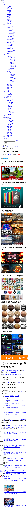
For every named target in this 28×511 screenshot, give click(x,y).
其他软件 (9, 23)
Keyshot (9, 15)
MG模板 (12, 68)
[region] (14, 317)
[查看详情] (14, 317)
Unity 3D (9, 21)
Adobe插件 (10, 100)
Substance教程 (10, 48)
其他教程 (9, 53)
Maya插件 (9, 108)
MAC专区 (6, 91)
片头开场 (12, 57)
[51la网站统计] (16, 475)
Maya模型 (12, 81)
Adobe (8, 7)
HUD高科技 (13, 65)
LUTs (8, 88)
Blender (9, 10)
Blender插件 (10, 103)
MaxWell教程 (10, 41)
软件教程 (7, 147)
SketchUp (9, 20)
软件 (5, 4)
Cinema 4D (9, 11)
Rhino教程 (9, 47)
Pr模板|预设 (10, 69)
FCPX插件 (9, 94)
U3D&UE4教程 (11, 50)
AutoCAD (9, 8)
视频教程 (9, 132)
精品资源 (6, 117)
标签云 (19, 470)
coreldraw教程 (14, 147)
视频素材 (9, 86)
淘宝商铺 (6, 136)
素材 (5, 54)
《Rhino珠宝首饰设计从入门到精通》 (13, 403)
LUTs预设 (9, 121)
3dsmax (9, 6)
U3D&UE (12, 83)
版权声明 (24, 470)
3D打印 (12, 72)
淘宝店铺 (2, 471)
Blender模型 (13, 75)
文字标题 (12, 60)
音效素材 (9, 87)
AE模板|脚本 (10, 120)
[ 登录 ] (7, 428)
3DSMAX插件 (10, 99)
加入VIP (6, 138)
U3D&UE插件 (10, 114)
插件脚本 (6, 97)
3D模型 (9, 71)
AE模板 (9, 56)
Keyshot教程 (10, 39)
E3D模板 (12, 63)
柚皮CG (3, 370)
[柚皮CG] (4, 0)
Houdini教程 (10, 36)
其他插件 (9, 96)
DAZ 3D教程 (10, 35)
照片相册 (12, 59)
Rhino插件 (9, 111)
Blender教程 (10, 30)
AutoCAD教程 (10, 29)
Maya (8, 16)
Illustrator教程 (10, 38)
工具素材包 (13, 62)
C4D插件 (9, 105)
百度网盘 (22, 391)
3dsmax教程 (10, 26)
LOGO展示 (13, 66)
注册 (17, 140)
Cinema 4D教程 (11, 32)
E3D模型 (12, 80)
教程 (5, 24)
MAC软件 (9, 93)
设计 (11, 379)
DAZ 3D (9, 14)
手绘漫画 (9, 130)
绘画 (5, 115)
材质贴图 (9, 84)
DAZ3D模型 (13, 78)
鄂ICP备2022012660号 (7, 476)
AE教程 (9, 27)
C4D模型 (12, 77)
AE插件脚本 (10, 102)
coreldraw (7, 396)
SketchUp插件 (10, 112)
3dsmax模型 (13, 74)
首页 (2, 2)
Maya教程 (9, 42)
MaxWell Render (11, 17)
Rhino (8, 19)
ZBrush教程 (10, 51)
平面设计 (9, 90)
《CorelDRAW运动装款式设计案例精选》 (14, 400)
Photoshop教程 (10, 44)
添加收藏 (13, 372)
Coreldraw (9, 12)
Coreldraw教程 (10, 33)
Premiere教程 (10, 45)
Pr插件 (8, 109)
